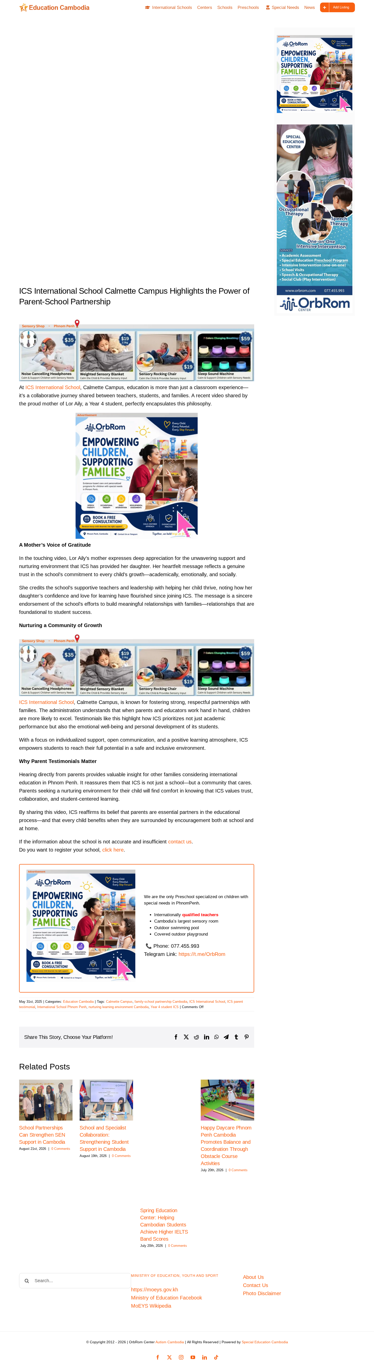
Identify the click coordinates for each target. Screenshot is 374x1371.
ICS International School (52, 387)
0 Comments (60, 1149)
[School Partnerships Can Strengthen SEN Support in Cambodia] (46, 1100)
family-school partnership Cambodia (161, 1001)
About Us (253, 1277)
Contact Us (255, 1285)
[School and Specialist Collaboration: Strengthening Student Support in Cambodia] (106, 1100)
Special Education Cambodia (265, 1342)
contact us (180, 841)
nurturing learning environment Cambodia (119, 1007)
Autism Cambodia (169, 1342)
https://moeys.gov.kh (154, 1289)
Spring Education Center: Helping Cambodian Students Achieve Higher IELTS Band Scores (164, 1225)
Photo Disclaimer (262, 1293)
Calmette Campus (119, 1001)
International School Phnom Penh (62, 1007)
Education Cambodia (78, 1001)
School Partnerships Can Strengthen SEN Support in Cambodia (42, 1135)
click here (113, 850)
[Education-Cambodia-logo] (56, 5)
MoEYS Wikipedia (151, 1306)
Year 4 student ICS (165, 1007)
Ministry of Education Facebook (166, 1298)
